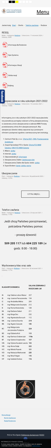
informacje (23, 157)
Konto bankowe (10, 418)
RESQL (5, 32)
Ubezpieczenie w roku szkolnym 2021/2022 (24, 101)
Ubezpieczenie (9, 173)
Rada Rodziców (10, 421)
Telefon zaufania (10, 209)
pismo (28, 166)
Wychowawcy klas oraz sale (16, 265)
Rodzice (17, 35)
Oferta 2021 (27, 139)
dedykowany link (28, 160)
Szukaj (47, 5)
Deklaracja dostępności (30, 435)
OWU (35, 139)
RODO (42, 435)
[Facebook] (25, 439)
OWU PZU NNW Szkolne (20, 148)
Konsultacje (6, 415)
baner (18, 166)
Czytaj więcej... (34, 194)
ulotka (13, 151)
